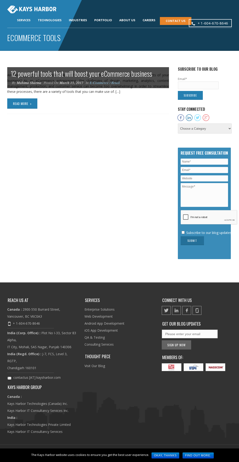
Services (24, 20)
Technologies (50, 20)
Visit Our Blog (94, 366)
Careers (149, 20)
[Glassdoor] (214, 115)
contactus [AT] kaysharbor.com (37, 377)
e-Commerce (99, 82)
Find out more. (198, 455)
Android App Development (104, 323)
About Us (127, 20)
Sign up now (176, 345)
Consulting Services (99, 344)
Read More (22, 103)
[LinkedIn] (189, 118)
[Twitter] (197, 118)
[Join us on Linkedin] (176, 310)
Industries (78, 20)
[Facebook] (181, 118)
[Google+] (206, 118)
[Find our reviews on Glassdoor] (197, 310)
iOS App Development (101, 330)
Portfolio (103, 20)
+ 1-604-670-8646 (26, 323)
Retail (115, 82)
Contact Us (176, 21)
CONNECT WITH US (177, 300)
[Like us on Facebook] (186, 310)
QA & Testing (94, 337)
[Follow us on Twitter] (166, 310)
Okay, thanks (165, 455)
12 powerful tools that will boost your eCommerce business (81, 73)
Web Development (98, 316)
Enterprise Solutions (99, 309)
